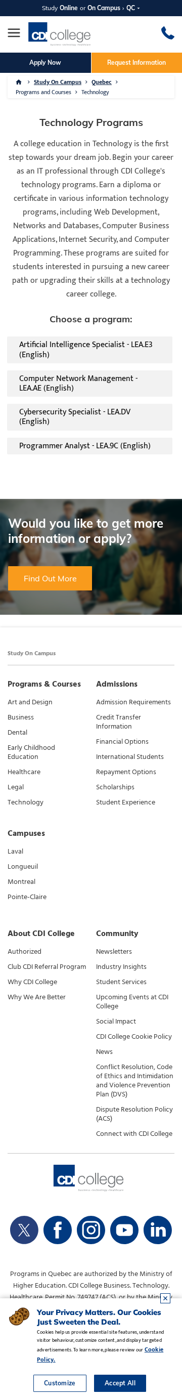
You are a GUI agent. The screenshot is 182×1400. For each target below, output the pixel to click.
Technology (25, 802)
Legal (16, 787)
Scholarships (115, 787)
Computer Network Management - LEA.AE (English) (78, 383)
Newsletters (114, 951)
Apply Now (45, 62)
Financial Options (122, 741)
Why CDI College (32, 982)
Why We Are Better (37, 997)
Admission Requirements (133, 702)
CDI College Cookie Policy (134, 1036)
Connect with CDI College (134, 1133)
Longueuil (23, 866)
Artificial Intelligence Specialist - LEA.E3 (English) (86, 349)
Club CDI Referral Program (47, 966)
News (104, 1051)
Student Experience (125, 802)
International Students (130, 756)
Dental (17, 732)
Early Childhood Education (31, 752)
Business (21, 717)
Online (69, 8)
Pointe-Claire (27, 897)
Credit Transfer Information (118, 722)
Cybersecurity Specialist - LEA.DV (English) (74, 417)
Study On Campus (57, 82)
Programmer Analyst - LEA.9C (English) (85, 446)
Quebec (102, 82)
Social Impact (116, 1021)
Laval (15, 851)
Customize (60, 1383)
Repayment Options (126, 772)
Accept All (120, 1383)
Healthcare (24, 772)
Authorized (24, 951)
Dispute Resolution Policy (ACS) (134, 1114)
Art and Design (30, 702)
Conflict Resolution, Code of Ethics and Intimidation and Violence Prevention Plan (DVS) (134, 1081)
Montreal (21, 881)
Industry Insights (121, 966)
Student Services (121, 982)
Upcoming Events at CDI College (132, 1002)
